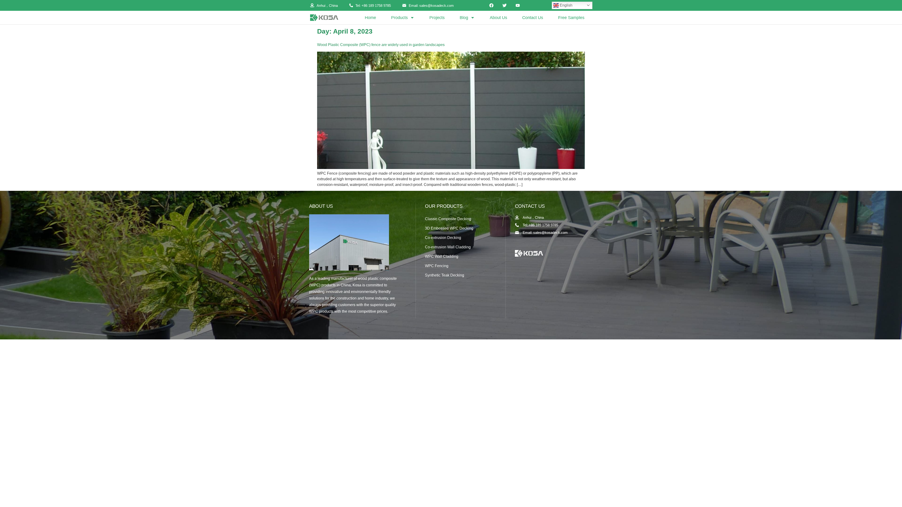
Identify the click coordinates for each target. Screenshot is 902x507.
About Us (498, 17)
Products (399, 17)
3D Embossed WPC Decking (449, 228)
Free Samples (571, 17)
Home (370, 17)
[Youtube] (518, 5)
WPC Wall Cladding (441, 256)
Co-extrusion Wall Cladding (448, 247)
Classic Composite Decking (448, 219)
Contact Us (532, 17)
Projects (437, 17)
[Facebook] (491, 5)
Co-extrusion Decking (443, 238)
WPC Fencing (436, 266)
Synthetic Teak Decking (444, 275)
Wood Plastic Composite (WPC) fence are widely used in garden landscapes (381, 45)
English (565, 5)
